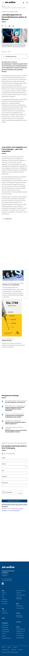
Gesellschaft (4, 599)
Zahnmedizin (4, 601)
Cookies (15, 647)
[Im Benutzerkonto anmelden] (23, 2)
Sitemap (20, 649)
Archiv (3, 618)
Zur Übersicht (8, 218)
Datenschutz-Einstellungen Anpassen (10, 652)
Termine (18, 613)
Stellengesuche (19, 631)
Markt (17, 603)
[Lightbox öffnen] (25, 41)
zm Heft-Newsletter (15, 510)
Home (4, 6)
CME (3, 608)
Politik (3, 595)
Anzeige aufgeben (20, 637)
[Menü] (3, 2)
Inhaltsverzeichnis (11, 56)
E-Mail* (3, 457)
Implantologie (5, 627)
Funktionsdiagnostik (20, 595)
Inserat (18, 626)
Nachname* (5, 482)
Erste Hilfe (4, 610)
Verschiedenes (19, 635)
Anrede (4, 464)
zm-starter (18, 621)
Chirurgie (4, 636)
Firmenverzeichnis (20, 608)
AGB (8, 647)
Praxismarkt (18, 633)
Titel (3, 470)
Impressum (13, 649)
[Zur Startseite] (10, 2)
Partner (3, 647)
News (3, 590)
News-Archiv (4, 603)
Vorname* (4, 476)
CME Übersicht (5, 613)
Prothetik (4, 633)
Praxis (3, 597)
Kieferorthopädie (5, 631)
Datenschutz (4, 649)
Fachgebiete (5, 623)
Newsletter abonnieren (13, 501)
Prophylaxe (18, 592)
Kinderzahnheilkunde (6, 638)
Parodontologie (5, 625)
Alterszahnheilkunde (20, 590)
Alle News (4, 592)
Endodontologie (5, 629)
